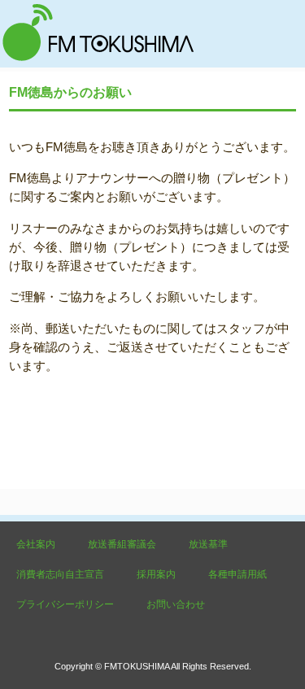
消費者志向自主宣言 (60, 574)
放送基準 (208, 544)
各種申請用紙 (237, 574)
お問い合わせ (175, 604)
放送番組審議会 (122, 544)
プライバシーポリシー (65, 604)
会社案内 (35, 544)
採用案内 (156, 574)
